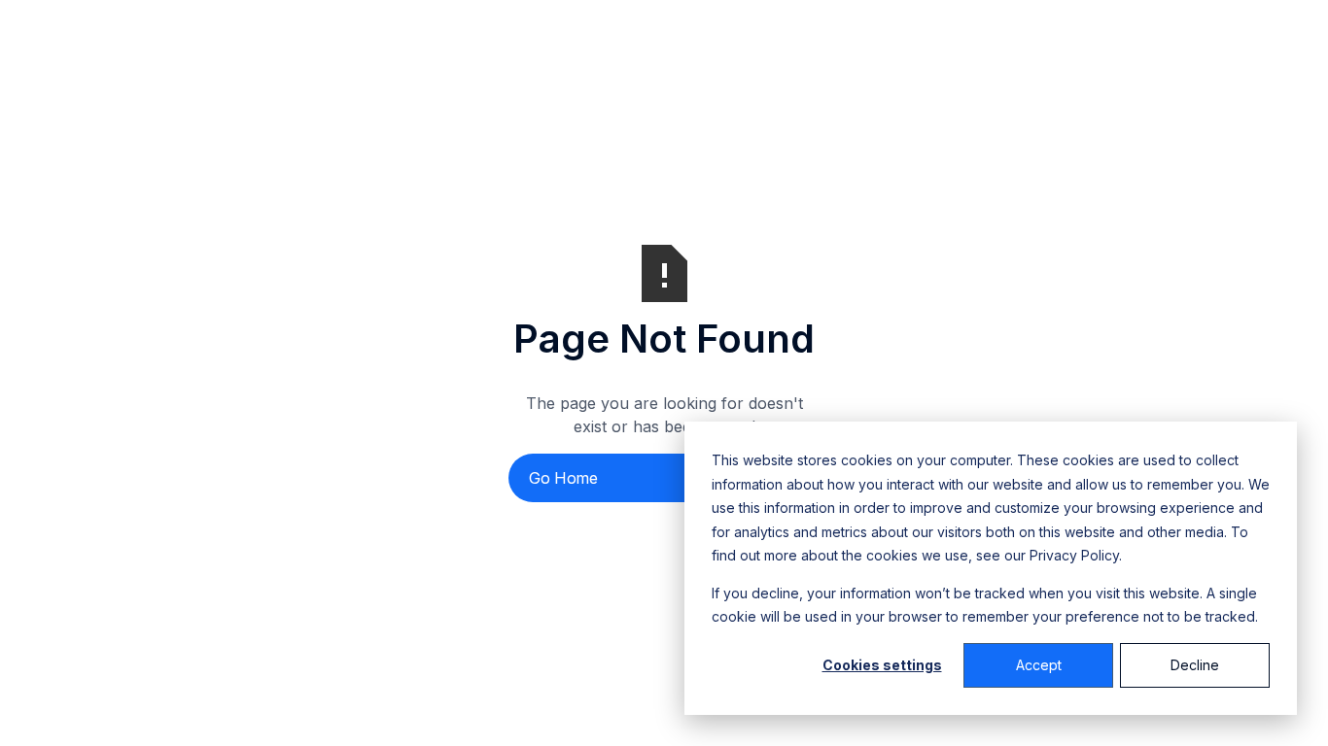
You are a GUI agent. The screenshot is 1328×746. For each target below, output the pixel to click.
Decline (1195, 665)
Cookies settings (882, 665)
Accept (1039, 665)
